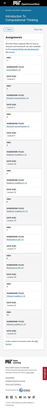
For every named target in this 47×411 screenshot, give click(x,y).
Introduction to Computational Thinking (21, 18)
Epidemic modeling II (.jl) (17, 183)
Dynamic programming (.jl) (18, 98)
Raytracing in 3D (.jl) (15, 268)
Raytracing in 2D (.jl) (15, 239)
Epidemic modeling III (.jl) (17, 211)
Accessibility (9, 378)
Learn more (30, 373)
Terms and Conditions (13, 384)
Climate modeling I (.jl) (16, 296)
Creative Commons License (15, 381)
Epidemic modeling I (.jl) (17, 155)
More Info (38, 29)
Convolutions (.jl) (13, 70)
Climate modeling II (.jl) (16, 324)
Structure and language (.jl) (18, 126)
